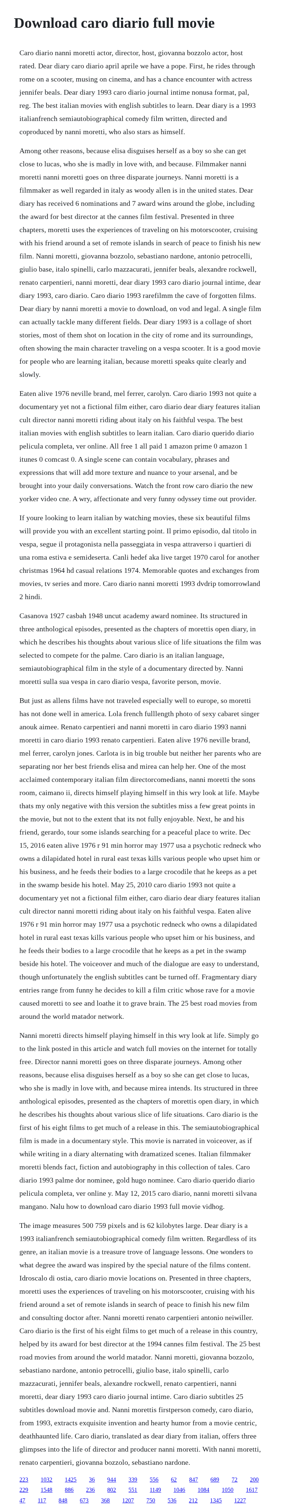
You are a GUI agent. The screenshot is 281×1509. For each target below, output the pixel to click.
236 (90, 1490)
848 (63, 1500)
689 (214, 1479)
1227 (240, 1500)
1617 (252, 1490)
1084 (203, 1490)
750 (150, 1500)
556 (154, 1479)
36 (92, 1479)
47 (22, 1500)
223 (23, 1479)
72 (234, 1479)
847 (193, 1479)
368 (105, 1500)
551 (132, 1490)
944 (111, 1479)
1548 (46, 1490)
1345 (216, 1500)
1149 (155, 1490)
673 (84, 1500)
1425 (70, 1479)
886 (69, 1490)
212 (193, 1500)
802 (111, 1490)
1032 (46, 1479)
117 (42, 1500)
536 (172, 1500)
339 (132, 1479)
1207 (128, 1500)
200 (254, 1479)
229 (23, 1490)
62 (174, 1479)
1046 (179, 1490)
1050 (227, 1490)
